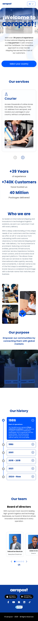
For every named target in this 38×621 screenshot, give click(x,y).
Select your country (19, 63)
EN (30, 4)
